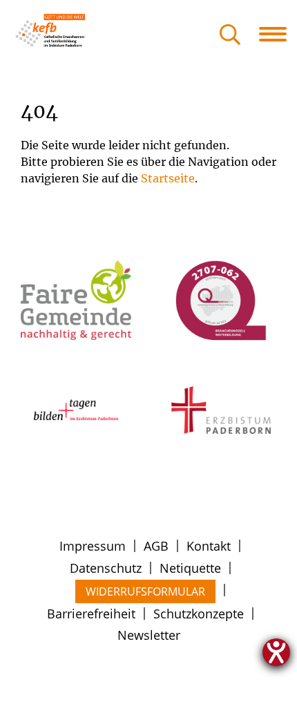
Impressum (92, 546)
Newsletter (148, 635)
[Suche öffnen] (230, 35)
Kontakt (208, 546)
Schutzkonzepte (198, 613)
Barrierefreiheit (91, 613)
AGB (156, 546)
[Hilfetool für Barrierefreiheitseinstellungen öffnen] (276, 652)
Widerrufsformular (145, 591)
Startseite (168, 178)
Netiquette (190, 568)
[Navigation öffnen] (278, 34)
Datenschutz (106, 568)
